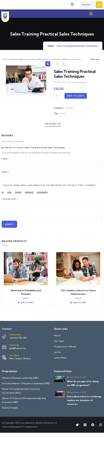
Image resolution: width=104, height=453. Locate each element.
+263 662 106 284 (18, 337)
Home (51, 46)
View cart (95, 59)
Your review (10, 199)
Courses (69, 107)
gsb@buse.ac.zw (17, 348)
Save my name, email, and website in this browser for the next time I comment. (50, 185)
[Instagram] (100, 424)
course (62, 113)
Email (5, 172)
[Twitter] (77, 424)
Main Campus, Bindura (20, 358)
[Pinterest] (92, 424)
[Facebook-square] (85, 424)
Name (5, 159)
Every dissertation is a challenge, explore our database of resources (84, 400)
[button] (72, 4)
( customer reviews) (76, 82)
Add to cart (75, 96)
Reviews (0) (53, 123)
